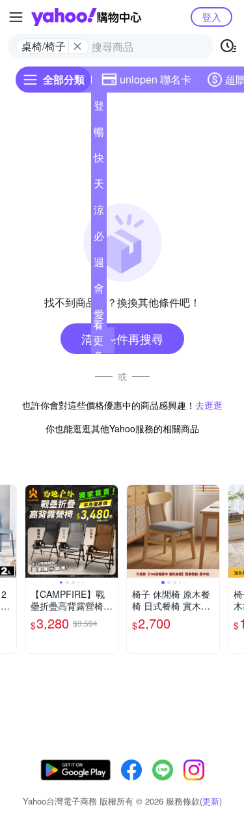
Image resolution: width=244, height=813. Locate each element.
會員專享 (99, 290)
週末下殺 (99, 264)
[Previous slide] (33, 531)
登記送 (99, 108)
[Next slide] (109, 531)
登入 (211, 16)
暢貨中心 (99, 134)
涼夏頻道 (99, 212)
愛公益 (99, 316)
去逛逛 (209, 404)
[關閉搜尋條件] (77, 46)
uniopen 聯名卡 (155, 79)
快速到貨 (99, 160)
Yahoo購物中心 (86, 17)
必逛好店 (99, 238)
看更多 (98, 340)
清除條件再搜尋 (122, 338)
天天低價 (99, 186)
